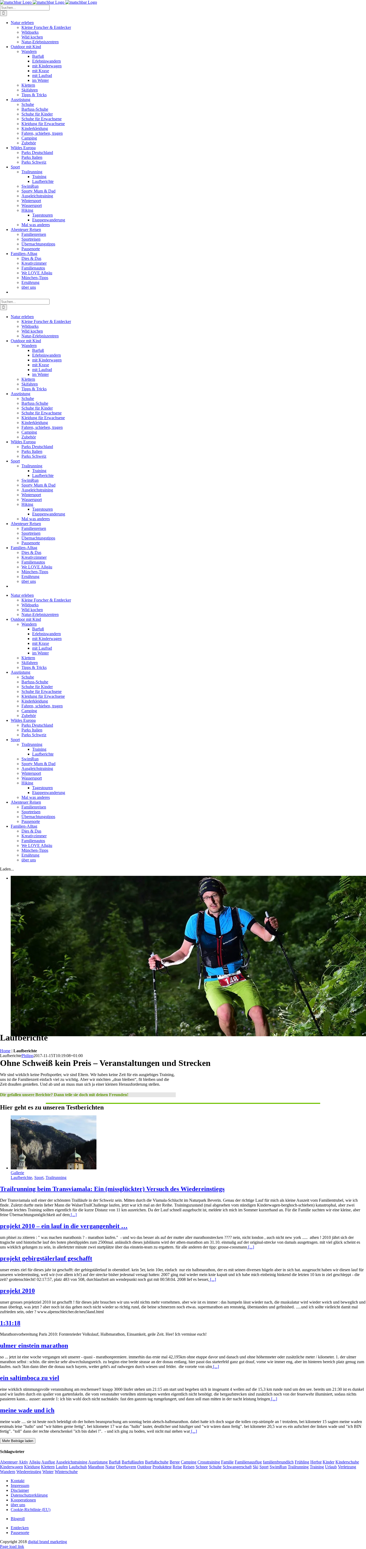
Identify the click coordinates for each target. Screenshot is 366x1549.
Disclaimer (20, 1490)
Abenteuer (9, 1462)
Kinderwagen (11, 1467)
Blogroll (18, 1518)
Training (317, 1467)
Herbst (316, 1462)
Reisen (189, 1467)
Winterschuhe (66, 1471)
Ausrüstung (98, 1462)
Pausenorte (20, 1532)
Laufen (62, 1467)
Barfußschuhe (157, 1462)
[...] (73, 1214)
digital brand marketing (47, 1541)
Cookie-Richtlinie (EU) (30, 1509)
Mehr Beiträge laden (17, 1441)
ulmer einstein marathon (34, 1345)
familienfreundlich (278, 1462)
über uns (18, 1504)
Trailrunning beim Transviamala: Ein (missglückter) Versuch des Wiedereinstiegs (112, 1188)
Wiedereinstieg (28, 1471)
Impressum (20, 1485)
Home (5, 1051)
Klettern (48, 1467)
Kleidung (32, 1467)
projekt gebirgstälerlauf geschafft (46, 1258)
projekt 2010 (17, 1290)
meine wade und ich (27, 1410)
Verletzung (347, 1467)
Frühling (302, 1462)
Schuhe (215, 1467)
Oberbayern (126, 1467)
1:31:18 (10, 1323)
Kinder (328, 1462)
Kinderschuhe (347, 1462)
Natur (110, 1467)
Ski (255, 1467)
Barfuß (115, 1462)
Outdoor (144, 1467)
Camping (188, 1462)
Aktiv (23, 1462)
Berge (175, 1462)
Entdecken (20, 1527)
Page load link (12, 1546)
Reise (177, 1467)
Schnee (202, 1467)
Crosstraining (208, 1462)
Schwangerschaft (237, 1467)
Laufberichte (21, 1177)
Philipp (27, 1055)
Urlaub (331, 1467)
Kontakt (17, 1480)
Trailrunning (56, 1177)
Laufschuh (78, 1467)
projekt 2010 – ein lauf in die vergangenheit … (64, 1226)
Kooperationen (23, 1500)
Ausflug (48, 1462)
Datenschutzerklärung (29, 1495)
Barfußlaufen (133, 1462)
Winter (48, 1471)
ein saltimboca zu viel (29, 1377)
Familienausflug (248, 1462)
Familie (227, 1462)
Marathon (96, 1467)
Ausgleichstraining (71, 1462)
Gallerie (17, 1172)
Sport (38, 1177)
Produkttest (161, 1467)
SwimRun (278, 1467)
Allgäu (34, 1462)
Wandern (7, 1471)
